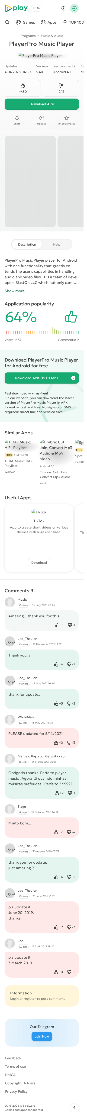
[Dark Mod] (63, 8)
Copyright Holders (20, 1083)
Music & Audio (52, 36)
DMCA (10, 1075)
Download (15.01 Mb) (36, 378)
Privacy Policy (16, 1091)
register (30, 998)
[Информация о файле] (73, 378)
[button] (74, 1107)
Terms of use (15, 1066)
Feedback (13, 1058)
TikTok (39, 521)
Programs (28, 36)
